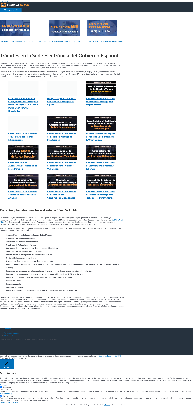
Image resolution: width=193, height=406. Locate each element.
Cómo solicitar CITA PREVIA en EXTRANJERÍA (105, 42)
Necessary (7, 387)
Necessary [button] (4, 385)
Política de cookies (11, 333)
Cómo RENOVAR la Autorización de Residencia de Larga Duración (22, 166)
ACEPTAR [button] (117, 356)
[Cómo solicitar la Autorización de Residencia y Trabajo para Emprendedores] (101, 89)
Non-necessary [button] (6, 394)
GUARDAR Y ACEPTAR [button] (9, 403)
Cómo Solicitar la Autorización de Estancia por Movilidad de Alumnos (22, 195)
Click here (107, 405)
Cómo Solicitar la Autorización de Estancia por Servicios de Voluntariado (61, 166)
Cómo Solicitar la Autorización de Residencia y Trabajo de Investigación (61, 137)
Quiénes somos (10, 331)
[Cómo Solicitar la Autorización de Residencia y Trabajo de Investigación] (62, 124)
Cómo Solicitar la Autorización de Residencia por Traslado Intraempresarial (22, 137)
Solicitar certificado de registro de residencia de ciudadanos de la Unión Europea (100, 137)
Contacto (7, 329)
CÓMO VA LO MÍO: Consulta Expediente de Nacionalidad (23, 42)
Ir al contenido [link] (5, 1)
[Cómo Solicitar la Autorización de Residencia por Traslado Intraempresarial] (23, 124)
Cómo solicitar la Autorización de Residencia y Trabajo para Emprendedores (100, 101)
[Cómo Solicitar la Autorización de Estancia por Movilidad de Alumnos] (23, 182)
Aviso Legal (8, 335)
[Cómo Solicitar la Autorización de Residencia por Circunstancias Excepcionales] (62, 182)
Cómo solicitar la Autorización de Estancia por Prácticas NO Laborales (100, 166)
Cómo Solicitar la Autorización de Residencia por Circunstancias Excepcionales (61, 195)
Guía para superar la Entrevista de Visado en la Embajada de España (61, 101)
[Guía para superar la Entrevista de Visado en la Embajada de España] (62, 89)
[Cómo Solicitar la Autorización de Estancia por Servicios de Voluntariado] (62, 153)
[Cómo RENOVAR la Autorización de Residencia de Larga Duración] (23, 153)
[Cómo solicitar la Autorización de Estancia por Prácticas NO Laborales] (101, 153)
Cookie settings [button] (105, 356)
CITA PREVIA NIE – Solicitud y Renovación (66, 42)
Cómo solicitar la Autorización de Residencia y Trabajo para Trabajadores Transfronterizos (100, 195)
